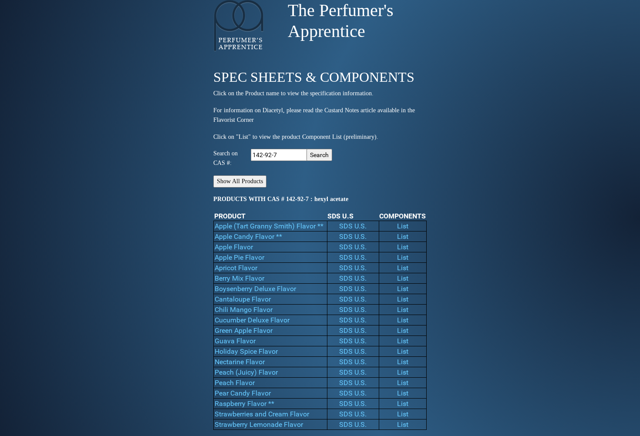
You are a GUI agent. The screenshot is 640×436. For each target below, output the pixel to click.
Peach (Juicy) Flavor (246, 372)
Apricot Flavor (236, 268)
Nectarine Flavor (240, 362)
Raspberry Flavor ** (244, 403)
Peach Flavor (235, 383)
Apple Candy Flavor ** (248, 236)
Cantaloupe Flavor (243, 299)
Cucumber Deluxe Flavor (252, 320)
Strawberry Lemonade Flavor (259, 424)
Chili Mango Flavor (244, 309)
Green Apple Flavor (244, 330)
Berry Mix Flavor (239, 278)
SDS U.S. (353, 226)
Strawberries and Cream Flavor (262, 414)
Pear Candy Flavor (243, 393)
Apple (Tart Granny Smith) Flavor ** (269, 226)
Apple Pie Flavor (239, 257)
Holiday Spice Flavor (246, 351)
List (402, 226)
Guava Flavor (235, 341)
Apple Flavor (234, 247)
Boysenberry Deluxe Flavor (255, 289)
